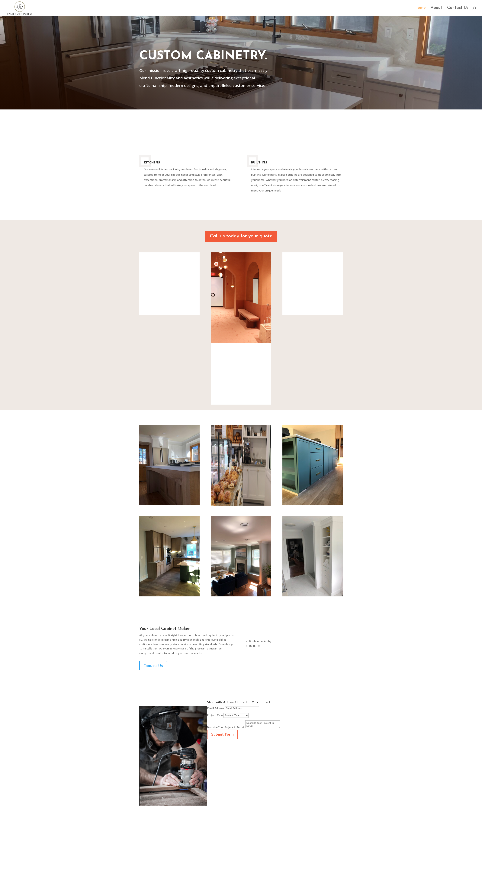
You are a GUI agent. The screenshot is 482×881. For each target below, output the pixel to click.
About (436, 8)
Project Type (215, 715)
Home (420, 8)
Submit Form (222, 734)
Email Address (215, 708)
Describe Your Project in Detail (226, 727)
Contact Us (457, 8)
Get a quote (344, 34)
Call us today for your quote (241, 236)
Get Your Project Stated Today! (241, 861)
